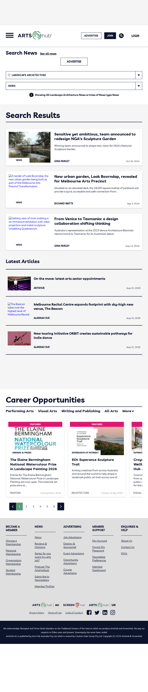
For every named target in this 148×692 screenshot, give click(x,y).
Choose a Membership (13, 542)
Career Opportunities (45, 400)
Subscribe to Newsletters (42, 578)
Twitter (97, 613)
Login (135, 35)
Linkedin (105, 612)
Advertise (74, 61)
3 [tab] (33, 506)
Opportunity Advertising (70, 561)
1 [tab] (19, 506)
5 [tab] (47, 506)
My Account (99, 540)
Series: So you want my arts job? (43, 557)
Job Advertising (72, 537)
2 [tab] (26, 506)
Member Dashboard (99, 568)
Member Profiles (44, 586)
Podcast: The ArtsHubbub (42, 568)
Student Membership (13, 571)
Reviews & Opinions (41, 545)
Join (110, 35)
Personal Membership (13, 552)
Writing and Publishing (80, 411)
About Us (126, 540)
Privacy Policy (36, 612)
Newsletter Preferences (99, 558)
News (38, 537)
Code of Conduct (74, 612)
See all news (48, 53)
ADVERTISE (91, 35)
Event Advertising (73, 553)
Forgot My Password (98, 548)
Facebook (89, 612)
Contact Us (127, 547)
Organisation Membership (13, 562)
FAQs (124, 553)
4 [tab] (40, 506)
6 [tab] (54, 506)
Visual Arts (47, 411)
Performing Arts (20, 411)
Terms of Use (54, 612)
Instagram (112, 612)
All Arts (111, 411)
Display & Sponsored (69, 545)
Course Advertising (70, 571)
